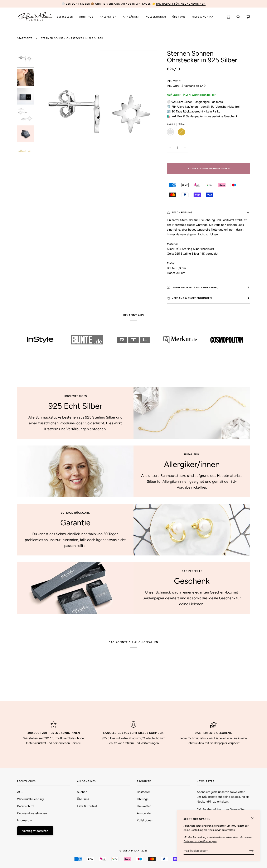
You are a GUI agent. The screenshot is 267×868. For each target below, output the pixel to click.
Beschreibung (182, 212)
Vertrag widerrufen (35, 831)
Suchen (82, 792)
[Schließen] (254, 816)
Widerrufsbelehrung (30, 799)
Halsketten (144, 806)
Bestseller (143, 792)
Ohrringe (143, 799)
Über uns (83, 799)
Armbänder (144, 813)
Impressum (24, 820)
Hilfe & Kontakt (87, 806)
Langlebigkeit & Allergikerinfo (195, 287)
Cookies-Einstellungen (32, 813)
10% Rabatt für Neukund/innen (181, 3)
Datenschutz (25, 806)
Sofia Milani (131, 850)
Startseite (24, 38)
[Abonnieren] (248, 850)
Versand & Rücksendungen (192, 298)
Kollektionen (145, 820)
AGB (20, 792)
